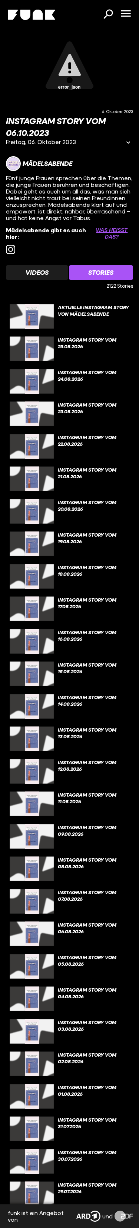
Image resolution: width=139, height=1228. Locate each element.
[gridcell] (69, 316)
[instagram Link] (10, 249)
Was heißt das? (112, 233)
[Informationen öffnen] (128, 143)
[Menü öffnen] (125, 14)
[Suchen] (107, 15)
